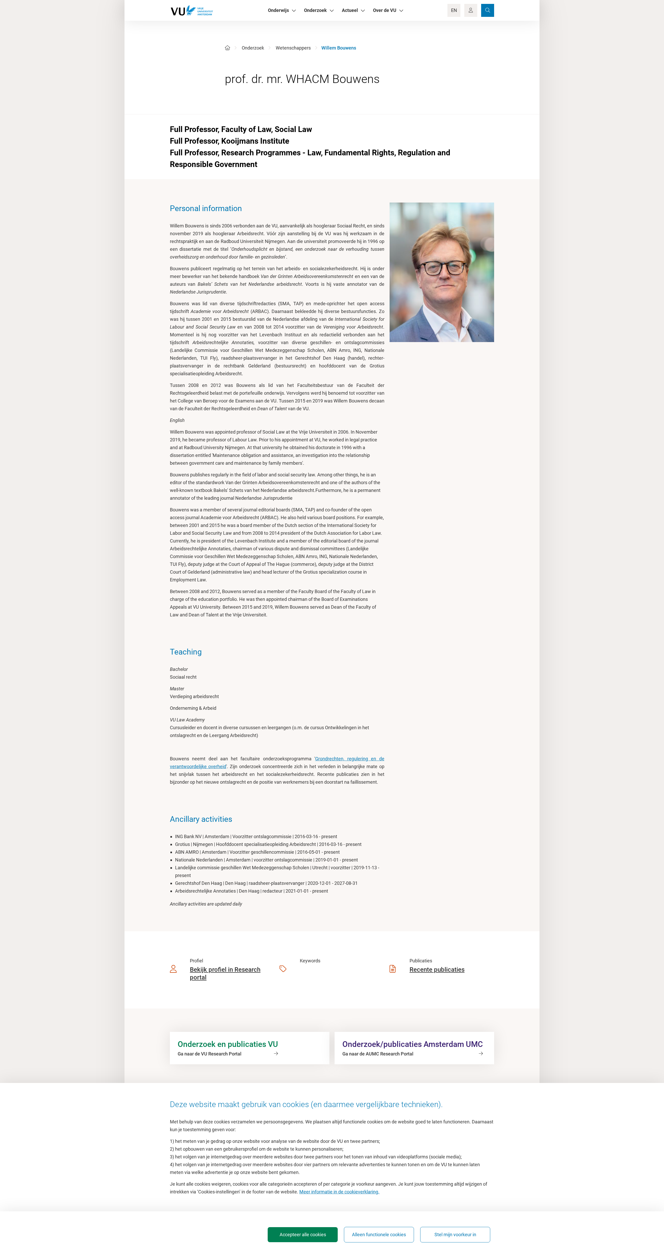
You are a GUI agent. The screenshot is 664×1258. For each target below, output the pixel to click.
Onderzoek (253, 48)
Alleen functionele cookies (379, 1234)
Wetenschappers (293, 48)
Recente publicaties (437, 969)
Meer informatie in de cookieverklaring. (339, 1191)
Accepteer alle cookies (303, 1234)
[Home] (227, 48)
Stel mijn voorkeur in (455, 1234)
